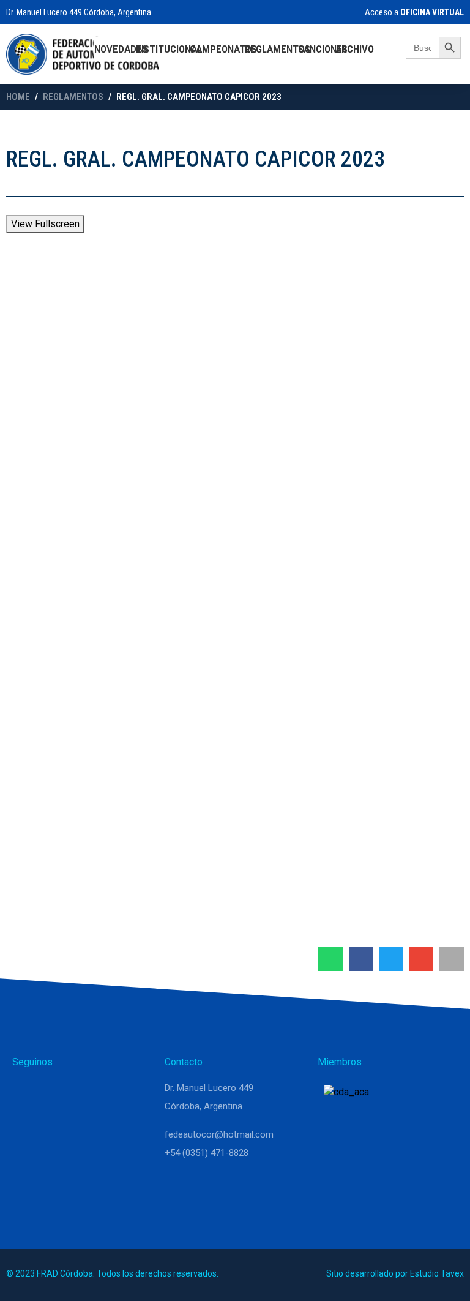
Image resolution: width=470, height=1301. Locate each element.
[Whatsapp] (27, 1093)
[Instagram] (56, 1093)
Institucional (168, 49)
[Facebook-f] (85, 1093)
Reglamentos (277, 49)
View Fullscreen (45, 224)
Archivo (354, 49)
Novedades (120, 49)
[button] (330, 959)
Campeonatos (223, 49)
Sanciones (323, 49)
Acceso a (413, 12)
